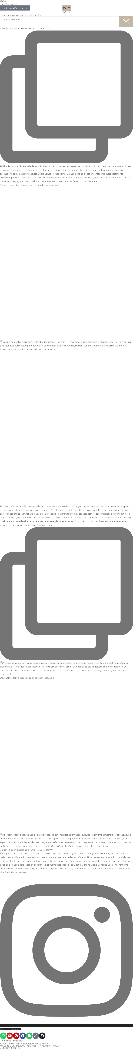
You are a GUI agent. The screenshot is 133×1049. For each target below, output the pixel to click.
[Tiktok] (35, 1036)
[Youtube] (9, 1036)
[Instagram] (42, 1036)
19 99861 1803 (7, 1044)
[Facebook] (22, 1036)
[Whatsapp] (3, 1036)
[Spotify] (29, 1036)
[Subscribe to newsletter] (126, 21)
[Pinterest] (16, 1036)
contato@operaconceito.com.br (32, 1044)
